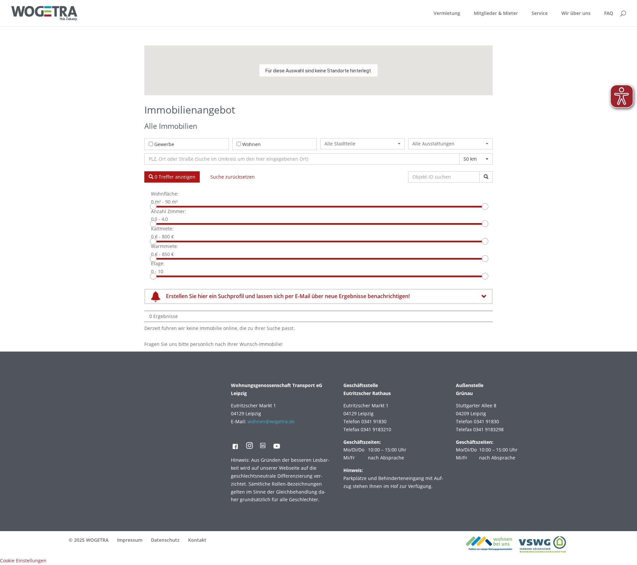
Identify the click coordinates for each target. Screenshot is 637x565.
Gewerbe (164, 144)
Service (539, 13)
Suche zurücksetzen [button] (232, 177)
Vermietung (447, 13)
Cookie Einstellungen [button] (23, 560)
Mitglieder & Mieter (496, 13)
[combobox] (362, 143)
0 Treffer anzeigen (174, 177)
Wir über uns (576, 13)
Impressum (129, 540)
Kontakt (197, 540)
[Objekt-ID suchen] (486, 177)
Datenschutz (165, 540)
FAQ (608, 13)
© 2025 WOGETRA (88, 540)
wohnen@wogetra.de (271, 421)
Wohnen (251, 144)
